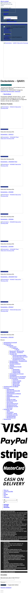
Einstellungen (4, 534)
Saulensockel (16, 383)
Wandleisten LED (11, 417)
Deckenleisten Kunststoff (10, 342)
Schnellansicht (4, 129)
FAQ (5, 495)
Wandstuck (10, 407)
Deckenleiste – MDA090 (7, 246)
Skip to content (5, 1)
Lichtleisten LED (8, 409)
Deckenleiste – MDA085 (7, 192)
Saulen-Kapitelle (17, 380)
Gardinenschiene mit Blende (11, 386)
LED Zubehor (10, 412)
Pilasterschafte (16, 372)
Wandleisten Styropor (12, 406)
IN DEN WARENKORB (6, 85)
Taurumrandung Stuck (12, 403)
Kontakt (6, 494)
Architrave (15, 379)
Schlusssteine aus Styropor (17, 373)
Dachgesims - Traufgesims (16, 352)
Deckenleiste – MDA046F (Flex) (9, 161)
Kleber (8, 398)
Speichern (3, 572)
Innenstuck (10, 24)
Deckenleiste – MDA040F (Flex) (9, 276)
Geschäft (6, 13)
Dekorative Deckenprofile (20, 24)
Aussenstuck (10, 345)
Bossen (17, 349)
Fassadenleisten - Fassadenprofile (18, 361)
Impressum (6, 497)
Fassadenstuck (7, 344)
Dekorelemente (11, 392)
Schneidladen (13, 375)
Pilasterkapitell (16, 371)
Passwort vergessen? (6, 587)
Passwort (3, 582)
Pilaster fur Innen (11, 399)
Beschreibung (7, 94)
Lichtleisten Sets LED (12, 415)
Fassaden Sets (13, 354)
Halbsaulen (9, 395)
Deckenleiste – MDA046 (7, 219)
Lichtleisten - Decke (12, 413)
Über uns (6, 490)
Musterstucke (7, 419)
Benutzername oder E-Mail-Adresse (10, 577)
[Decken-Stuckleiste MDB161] (7, 33)
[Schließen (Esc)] (1, 590)
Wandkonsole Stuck (12, 405)
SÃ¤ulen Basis (16, 385)
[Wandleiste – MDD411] (7, 40)
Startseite (6, 10)
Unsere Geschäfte (8, 491)
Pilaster (12, 368)
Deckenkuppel (10, 389)
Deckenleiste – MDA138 (7, 337)
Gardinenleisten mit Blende (14, 393)
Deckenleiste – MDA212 (7, 134)
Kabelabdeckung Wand (13, 396)
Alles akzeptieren (12, 534)
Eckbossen (15, 348)
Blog (5, 493)
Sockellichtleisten (11, 416)
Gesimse (12, 365)
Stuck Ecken (10, 402)
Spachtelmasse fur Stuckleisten (18, 376)
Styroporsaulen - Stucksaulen (17, 378)
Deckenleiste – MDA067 (7, 307)
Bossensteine (13, 346)
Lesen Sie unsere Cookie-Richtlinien (10, 539)
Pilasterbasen (16, 369)
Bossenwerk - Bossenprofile (17, 351)
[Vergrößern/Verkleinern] (2, 590)
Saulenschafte (16, 382)
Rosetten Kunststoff (12, 400)
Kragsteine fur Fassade (15, 366)
